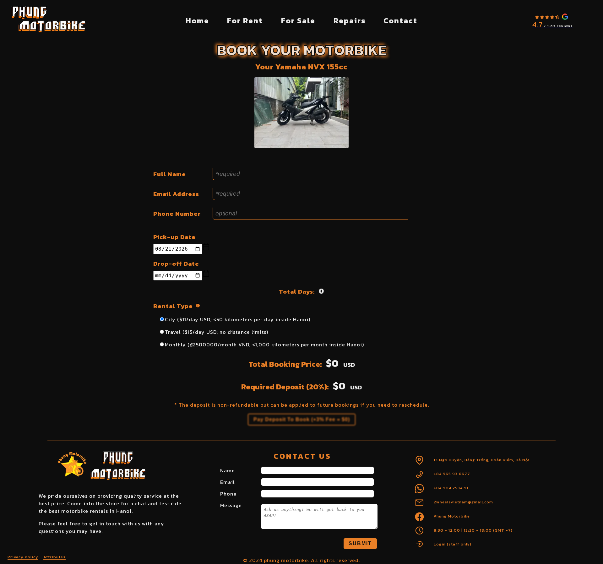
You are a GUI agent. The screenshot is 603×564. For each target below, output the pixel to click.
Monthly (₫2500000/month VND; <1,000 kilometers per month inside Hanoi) (264, 344)
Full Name (169, 174)
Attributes (54, 557)
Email (227, 482)
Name (227, 470)
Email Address (176, 193)
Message (231, 505)
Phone (228, 493)
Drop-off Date (176, 263)
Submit (360, 543)
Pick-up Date (174, 236)
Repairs (350, 20)
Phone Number (177, 213)
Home (197, 20)
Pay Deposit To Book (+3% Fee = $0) (301, 419)
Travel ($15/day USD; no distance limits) (216, 332)
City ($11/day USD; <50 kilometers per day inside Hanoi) (237, 319)
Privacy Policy (23, 557)
